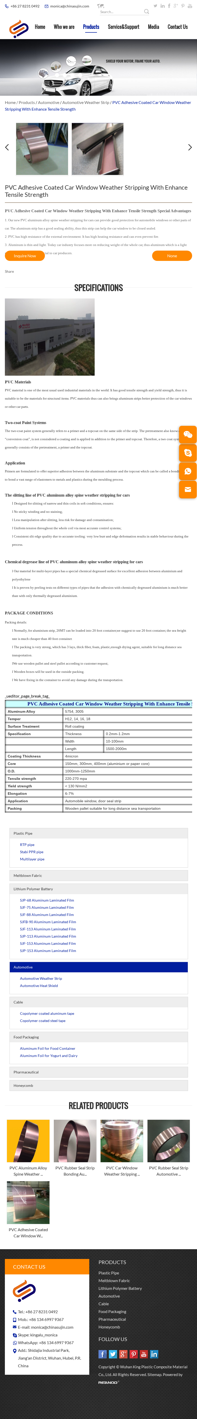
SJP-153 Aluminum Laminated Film (48, 950)
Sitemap (154, 1374)
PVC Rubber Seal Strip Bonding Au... (75, 1170)
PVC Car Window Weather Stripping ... (122, 1170)
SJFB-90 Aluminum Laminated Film (48, 922)
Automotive (48, 102)
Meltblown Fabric (28, 875)
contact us (29, 1267)
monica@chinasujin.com (69, 6)
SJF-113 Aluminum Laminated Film (48, 929)
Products (91, 26)
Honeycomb (23, 1085)
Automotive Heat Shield (39, 985)
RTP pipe (27, 844)
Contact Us (178, 26)
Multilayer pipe (32, 859)
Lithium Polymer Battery (33, 889)
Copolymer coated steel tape (42, 1020)
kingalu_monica (43, 1334)
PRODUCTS (112, 1262)
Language (112, 6)
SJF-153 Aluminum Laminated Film (48, 943)
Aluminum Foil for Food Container (47, 1048)
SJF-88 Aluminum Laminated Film (47, 914)
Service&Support (123, 26)
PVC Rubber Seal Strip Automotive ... (168, 1170)
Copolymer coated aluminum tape (47, 1013)
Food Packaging (26, 1037)
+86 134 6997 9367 (56, 1342)
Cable (18, 1002)
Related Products (98, 1105)
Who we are (64, 26)
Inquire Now (25, 255)
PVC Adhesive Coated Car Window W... (28, 1232)
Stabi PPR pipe (31, 852)
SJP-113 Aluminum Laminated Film (48, 936)
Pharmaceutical (26, 1072)
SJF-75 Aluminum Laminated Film (47, 907)
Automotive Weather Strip (85, 102)
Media (153, 26)
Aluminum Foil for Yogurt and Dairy (48, 1055)
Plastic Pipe (23, 833)
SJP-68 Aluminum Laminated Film (47, 900)
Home (40, 26)
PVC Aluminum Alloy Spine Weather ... (28, 1170)
